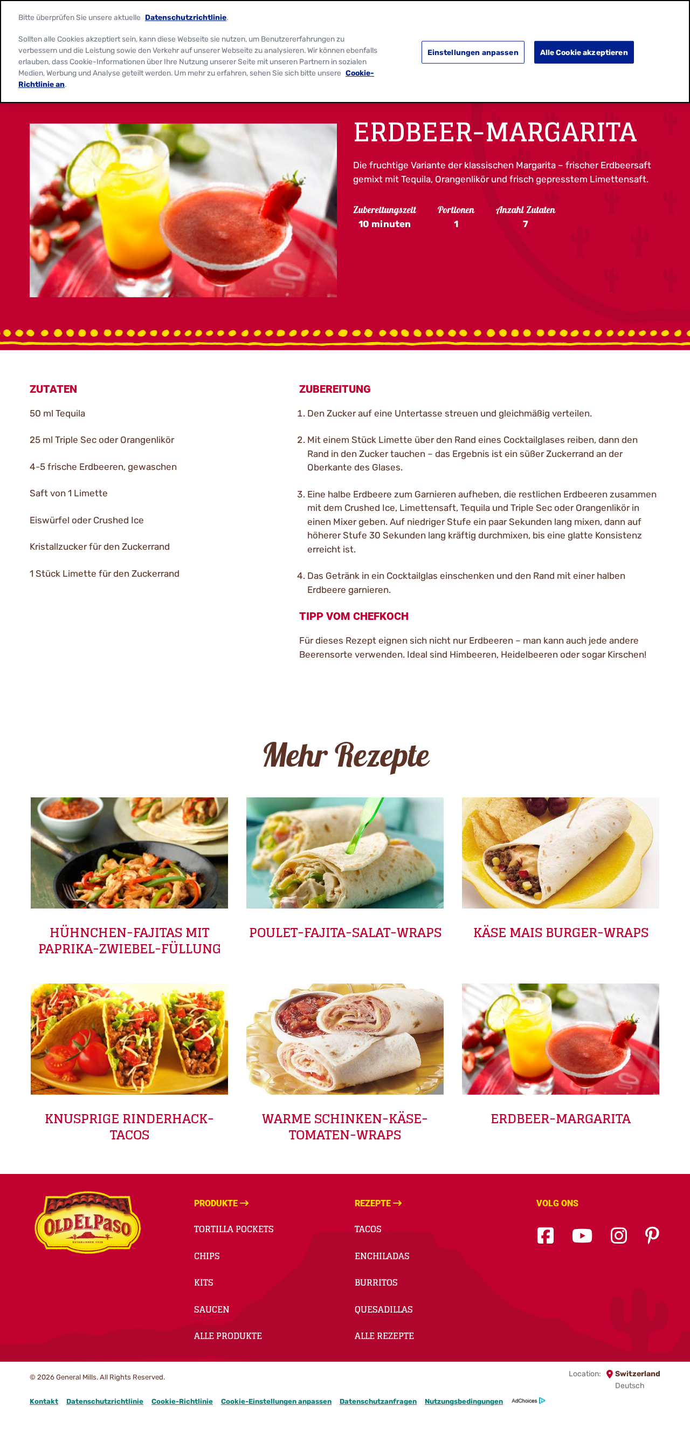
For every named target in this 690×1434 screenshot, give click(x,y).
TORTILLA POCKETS (234, 1229)
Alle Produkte (228, 1335)
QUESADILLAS (384, 1309)
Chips (207, 1256)
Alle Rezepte (384, 1335)
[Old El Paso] (88, 1224)
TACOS (368, 1229)
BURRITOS (376, 1282)
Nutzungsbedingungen (464, 1401)
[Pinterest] (652, 1236)
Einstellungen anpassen (473, 52)
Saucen (212, 1309)
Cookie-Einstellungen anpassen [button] (276, 1401)
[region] (345, 51)
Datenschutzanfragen (378, 1401)
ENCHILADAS (382, 1256)
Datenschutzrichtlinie (104, 1401)
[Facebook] (545, 1236)
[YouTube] (582, 1236)
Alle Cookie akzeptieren (584, 52)
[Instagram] (619, 1236)
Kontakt (44, 1401)
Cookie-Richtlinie (182, 1401)
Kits (203, 1282)
